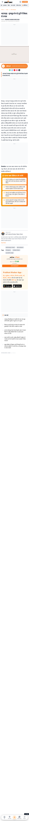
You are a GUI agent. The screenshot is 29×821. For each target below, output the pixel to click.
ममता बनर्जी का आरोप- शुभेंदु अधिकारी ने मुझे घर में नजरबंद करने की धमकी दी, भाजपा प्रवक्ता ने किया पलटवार (15, 338)
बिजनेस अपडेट (18, 275)
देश (4, 275)
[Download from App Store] (17, 286)
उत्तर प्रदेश (13, 5)
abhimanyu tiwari (10, 247)
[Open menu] (2, 2)
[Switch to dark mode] (20, 2)
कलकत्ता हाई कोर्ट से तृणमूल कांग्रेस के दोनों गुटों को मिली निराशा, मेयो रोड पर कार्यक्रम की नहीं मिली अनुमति (15, 201)
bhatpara (8, 250)
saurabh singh (9, 253)
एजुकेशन (7, 275)
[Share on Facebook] (12, 70)
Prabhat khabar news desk (12, 19)
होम (1, 5)
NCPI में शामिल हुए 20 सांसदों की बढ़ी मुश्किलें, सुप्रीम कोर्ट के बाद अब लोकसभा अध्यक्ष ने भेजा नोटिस (16, 181)
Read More (3, 242)
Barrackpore (20, 247)
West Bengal (13, 9)
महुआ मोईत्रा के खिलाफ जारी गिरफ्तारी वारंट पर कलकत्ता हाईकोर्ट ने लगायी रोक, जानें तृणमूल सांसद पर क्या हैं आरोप (15, 346)
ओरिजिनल (25, 5)
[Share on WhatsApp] (10, 70)
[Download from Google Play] (7, 286)
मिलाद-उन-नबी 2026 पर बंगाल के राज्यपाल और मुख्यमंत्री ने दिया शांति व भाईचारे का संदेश (14, 325)
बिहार (9, 5)
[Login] (14, 817)
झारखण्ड (5, 5)
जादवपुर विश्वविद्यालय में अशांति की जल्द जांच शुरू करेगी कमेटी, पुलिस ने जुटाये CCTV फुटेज (14, 320)
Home (2, 9)
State (7, 9)
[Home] (8, 2)
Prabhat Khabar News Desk (15, 234)
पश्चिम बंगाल (18, 5)
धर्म (23, 275)
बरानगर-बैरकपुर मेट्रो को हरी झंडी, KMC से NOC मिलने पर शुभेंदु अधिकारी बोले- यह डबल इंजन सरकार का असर (15, 331)
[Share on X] (19, 70)
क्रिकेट (5, 278)
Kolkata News (16, 250)
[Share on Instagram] (17, 70)
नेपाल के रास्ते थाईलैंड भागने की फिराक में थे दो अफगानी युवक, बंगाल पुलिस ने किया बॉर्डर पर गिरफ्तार (15, 194)
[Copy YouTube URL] (14, 70)
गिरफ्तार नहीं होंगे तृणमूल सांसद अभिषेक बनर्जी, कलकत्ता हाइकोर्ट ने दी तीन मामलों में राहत (15, 187)
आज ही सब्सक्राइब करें (14, 265)
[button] (14, 54)
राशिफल (9, 278)
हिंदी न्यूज (14, 280)
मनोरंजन (12, 275)
